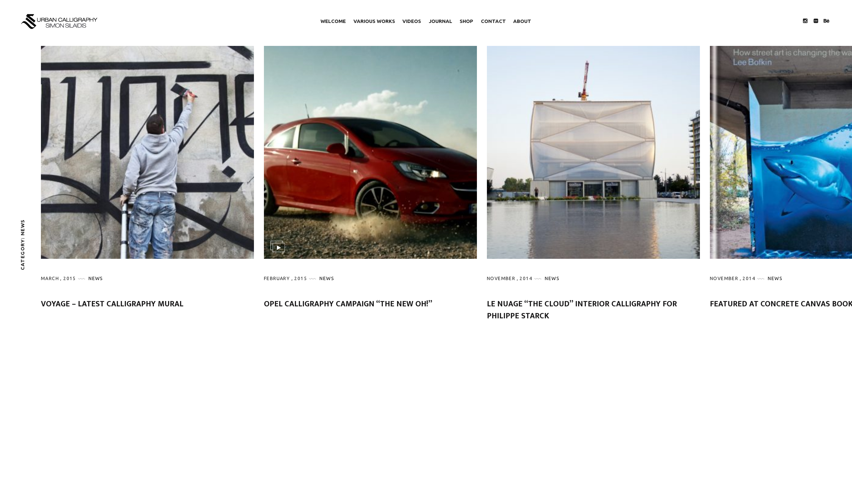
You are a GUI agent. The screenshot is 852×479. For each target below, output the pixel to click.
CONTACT (493, 21)
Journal (440, 21)
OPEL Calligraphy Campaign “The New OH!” (348, 304)
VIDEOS (411, 21)
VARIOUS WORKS (374, 21)
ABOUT (522, 21)
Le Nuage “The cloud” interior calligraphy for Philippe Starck (582, 310)
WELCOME (333, 21)
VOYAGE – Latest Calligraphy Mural (112, 304)
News (96, 278)
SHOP (466, 21)
